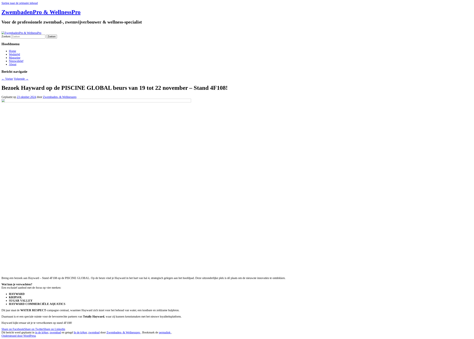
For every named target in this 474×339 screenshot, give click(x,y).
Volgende (21, 78)
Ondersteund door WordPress (18, 335)
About (12, 64)
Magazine (14, 57)
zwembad (55, 332)
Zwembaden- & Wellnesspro (59, 96)
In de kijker (80, 332)
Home (12, 51)
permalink (165, 332)
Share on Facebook (12, 329)
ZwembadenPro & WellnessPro (41, 12)
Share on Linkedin (54, 329)
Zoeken (5, 36)
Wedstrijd (14, 54)
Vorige (7, 78)
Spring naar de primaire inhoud (19, 3)
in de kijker (41, 332)
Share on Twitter (34, 329)
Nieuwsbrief (16, 61)
